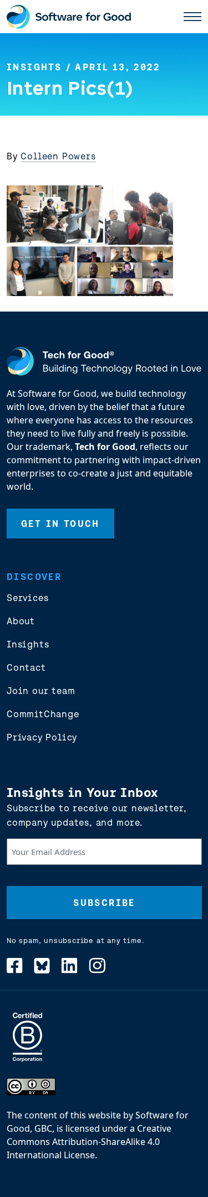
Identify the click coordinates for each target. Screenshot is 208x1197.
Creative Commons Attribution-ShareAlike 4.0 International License (89, 1141)
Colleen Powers (58, 156)
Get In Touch (60, 523)
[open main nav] (192, 16)
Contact (26, 667)
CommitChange (43, 714)
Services (27, 598)
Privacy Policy (42, 737)
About (21, 621)
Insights (34, 67)
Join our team (41, 691)
